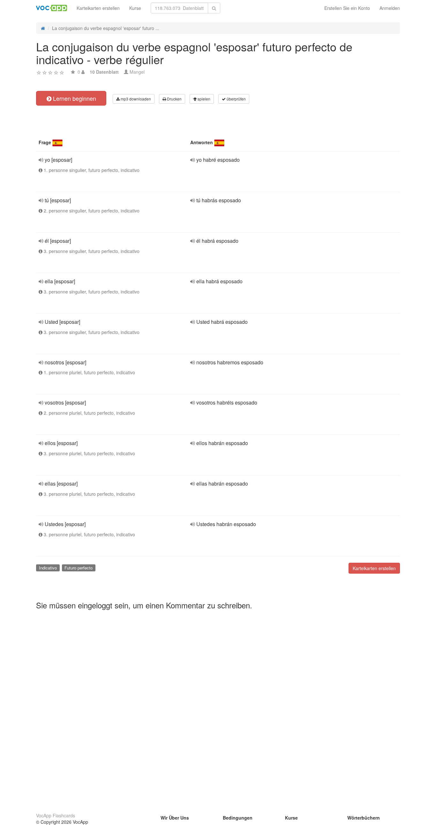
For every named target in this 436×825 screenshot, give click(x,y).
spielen (203, 98)
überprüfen (236, 98)
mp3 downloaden (135, 98)
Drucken (174, 98)
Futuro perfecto (78, 568)
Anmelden (390, 8)
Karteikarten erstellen (98, 8)
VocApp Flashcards (55, 815)
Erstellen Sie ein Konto (347, 8)
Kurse (135, 8)
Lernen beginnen (73, 98)
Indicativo (48, 568)
